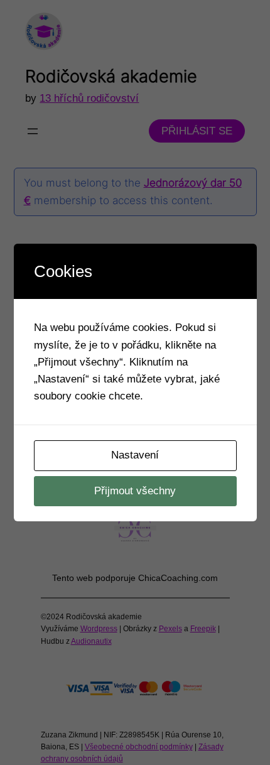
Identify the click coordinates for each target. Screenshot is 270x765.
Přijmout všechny (135, 491)
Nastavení (135, 455)
